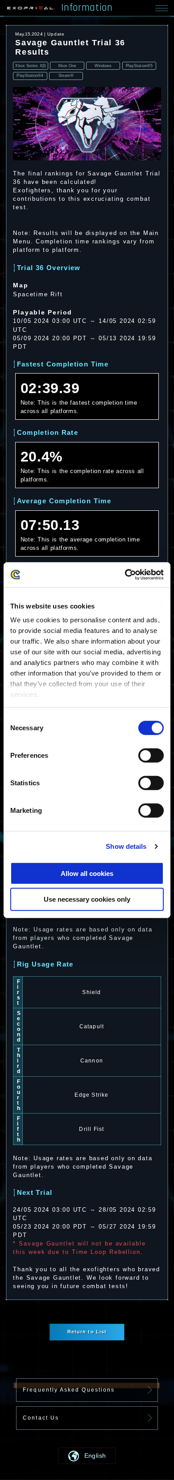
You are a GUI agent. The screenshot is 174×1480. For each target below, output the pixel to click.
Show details (126, 846)
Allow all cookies (87, 873)
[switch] (151, 755)
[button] (87, 1456)
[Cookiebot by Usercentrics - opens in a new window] (125, 575)
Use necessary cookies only (87, 899)
